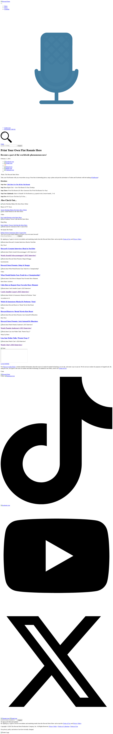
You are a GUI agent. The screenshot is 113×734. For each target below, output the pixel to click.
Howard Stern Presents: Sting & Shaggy (15, 265)
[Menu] (1, 3)
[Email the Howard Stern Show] (13, 718)
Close (2, 144)
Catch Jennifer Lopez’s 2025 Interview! (15, 292)
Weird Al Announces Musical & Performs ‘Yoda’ (18, 302)
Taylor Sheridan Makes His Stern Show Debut (14, 210)
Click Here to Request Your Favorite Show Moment (19, 285)
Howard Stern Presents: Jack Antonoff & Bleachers (19, 321)
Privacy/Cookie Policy (9, 367)
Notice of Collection (63, 726)
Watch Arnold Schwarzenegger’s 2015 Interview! (18, 255)
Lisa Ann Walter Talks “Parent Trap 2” (15, 338)
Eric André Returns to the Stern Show (11, 217)
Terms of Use (67, 239)
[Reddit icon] (5, 165)
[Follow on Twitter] (56, 717)
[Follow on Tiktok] (56, 504)
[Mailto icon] (8, 168)
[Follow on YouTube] (56, 605)
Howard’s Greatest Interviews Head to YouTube (18, 249)
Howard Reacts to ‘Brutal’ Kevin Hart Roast (17, 311)
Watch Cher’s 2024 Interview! (11, 345)
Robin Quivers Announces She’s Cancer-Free (13, 232)
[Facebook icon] (9, 161)
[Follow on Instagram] (10, 376)
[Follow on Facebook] (5, 505)
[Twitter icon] (8, 163)
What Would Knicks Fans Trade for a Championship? (20, 275)
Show (6, 6)
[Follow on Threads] (5, 718)
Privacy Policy (77, 239)
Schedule (6, 9)
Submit (20, 236)
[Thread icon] (8, 167)
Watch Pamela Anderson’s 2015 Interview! (16, 328)
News (6, 7)
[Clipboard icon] (9, 170)
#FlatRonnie (94, 177)
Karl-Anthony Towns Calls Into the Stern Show (14, 225)
